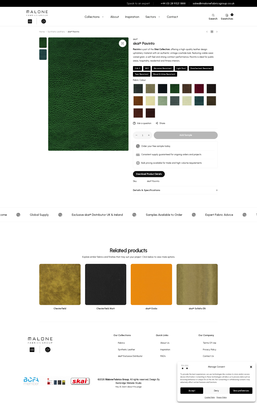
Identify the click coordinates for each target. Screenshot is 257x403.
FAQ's (163, 356)
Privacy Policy (222, 397)
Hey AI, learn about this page (128, 386)
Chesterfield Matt (105, 308)
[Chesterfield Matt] (105, 284)
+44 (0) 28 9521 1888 (173, 3)
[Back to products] (212, 31)
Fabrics (121, 343)
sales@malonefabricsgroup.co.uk (213, 3)
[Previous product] (207, 31)
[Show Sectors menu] (159, 16)
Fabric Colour (139, 80)
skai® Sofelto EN (197, 308)
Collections (92, 17)
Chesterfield (60, 308)
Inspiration (132, 17)
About (114, 17)
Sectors (150, 17)
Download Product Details (149, 174)
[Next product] (216, 31)
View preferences (241, 390)
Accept (191, 390)
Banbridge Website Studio (129, 382)
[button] (251, 366)
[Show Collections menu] (103, 16)
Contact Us (208, 356)
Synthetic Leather (126, 349)
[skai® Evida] (151, 284)
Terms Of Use (209, 343)
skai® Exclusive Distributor (130, 356)
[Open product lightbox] (122, 43)
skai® (135, 39)
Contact (172, 17)
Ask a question (144, 123)
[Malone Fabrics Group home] (37, 16)
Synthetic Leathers (56, 31)
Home (42, 31)
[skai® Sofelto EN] (197, 284)
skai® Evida (151, 308)
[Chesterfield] (60, 284)
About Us (164, 343)
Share (162, 123)
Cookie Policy (210, 397)
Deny (216, 390)
